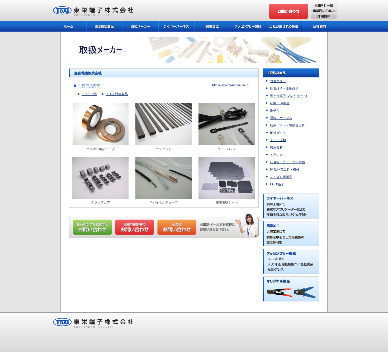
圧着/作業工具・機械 (284, 169)
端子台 (275, 110)
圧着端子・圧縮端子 (284, 88)
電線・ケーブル (281, 118)
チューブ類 (89, 94)
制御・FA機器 (280, 103)
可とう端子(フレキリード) (288, 96)
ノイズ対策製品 (117, 94)
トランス (276, 155)
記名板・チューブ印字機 (287, 162)
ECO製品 (276, 184)
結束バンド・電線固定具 (287, 125)
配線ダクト (278, 133)
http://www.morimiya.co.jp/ (230, 85)
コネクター (278, 81)
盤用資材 (276, 147)
